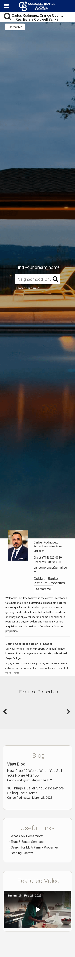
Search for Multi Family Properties (35, 847)
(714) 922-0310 (52, 557)
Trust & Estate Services (27, 842)
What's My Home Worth (27, 836)
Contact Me (15, 27)
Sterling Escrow (22, 853)
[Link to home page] (37, 6)
